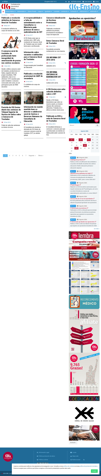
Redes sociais (77, 1)
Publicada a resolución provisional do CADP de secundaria (33, 76)
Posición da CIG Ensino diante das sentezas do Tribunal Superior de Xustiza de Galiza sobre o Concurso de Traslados (11, 113)
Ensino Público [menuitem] (10, 11)
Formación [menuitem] (74, 11)
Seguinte (31, 155)
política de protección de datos (88, 466)
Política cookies (43, 459)
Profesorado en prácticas (78, 208)
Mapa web (75, 456)
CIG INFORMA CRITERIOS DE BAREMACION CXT (53, 74)
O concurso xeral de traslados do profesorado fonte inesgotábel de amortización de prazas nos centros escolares (11, 57)
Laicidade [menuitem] (56, 11)
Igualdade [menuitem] (48, 11)
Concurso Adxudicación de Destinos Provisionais (55, 20)
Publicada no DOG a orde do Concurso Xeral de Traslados (55, 118)
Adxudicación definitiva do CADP (80, 173)
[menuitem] (3, 11)
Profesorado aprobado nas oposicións (82, 222)
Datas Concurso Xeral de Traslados (55, 42)
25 (76, 148)
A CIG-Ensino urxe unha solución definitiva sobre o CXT (55, 91)
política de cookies (68, 466)
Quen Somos (88, 1)
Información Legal (43, 452)
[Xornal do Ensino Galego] (84, 413)
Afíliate (6, 1)
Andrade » (73, 442)
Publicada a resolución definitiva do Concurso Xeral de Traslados (10, 20)
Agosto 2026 (84, 131)
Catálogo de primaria (77, 160)
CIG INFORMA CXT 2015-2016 (53, 58)
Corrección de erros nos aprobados (81, 198)
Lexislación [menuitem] (64, 11)
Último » (40, 155)
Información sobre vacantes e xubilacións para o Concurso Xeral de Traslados (33, 56)
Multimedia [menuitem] (93, 11)
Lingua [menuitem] (40, 11)
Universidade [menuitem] (21, 11)
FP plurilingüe (74, 185)
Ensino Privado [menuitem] (32, 11)
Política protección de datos (47, 456)
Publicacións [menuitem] (83, 11)
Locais (97, 1)
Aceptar (94, 471)
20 (85, 145)
